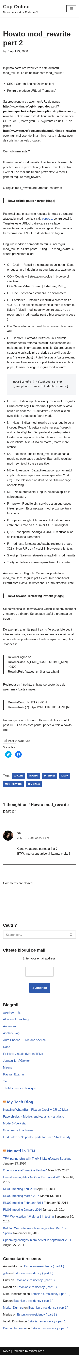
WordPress (36, 1351)
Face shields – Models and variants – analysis (33, 1116)
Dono (6, 1047)
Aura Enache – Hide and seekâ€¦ (25, 1040)
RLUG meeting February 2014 (23, 1202)
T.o (5, 1081)
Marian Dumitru (13, 1307)
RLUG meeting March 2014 (21, 1196)
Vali (19, 833)
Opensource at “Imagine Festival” (25, 1170)
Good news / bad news (18, 1130)
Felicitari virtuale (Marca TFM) (23, 1053)
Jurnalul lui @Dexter (16, 1060)
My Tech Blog (20, 1102)
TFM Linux (34, 784)
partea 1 (47, 218)
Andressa (9, 1026)
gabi (6, 1273)
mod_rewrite (13, 784)
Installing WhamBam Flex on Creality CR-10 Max (35, 1109)
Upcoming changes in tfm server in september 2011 (37, 1240)
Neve (6, 1351)
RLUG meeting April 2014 (20, 1189)
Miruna (7, 1067)
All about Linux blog (16, 1019)
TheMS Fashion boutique (19, 1088)
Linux (64, 775)
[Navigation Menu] (71, 8)
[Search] (71, 935)
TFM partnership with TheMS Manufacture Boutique (37, 1158)
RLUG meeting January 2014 (22, 1209)
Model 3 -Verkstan (15, 1123)
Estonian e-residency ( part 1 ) (44, 1266)
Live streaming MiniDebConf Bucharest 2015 (32, 1177)
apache (18, 775)
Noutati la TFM (21, 1151)
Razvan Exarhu (13, 1074)
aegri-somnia (11, 1012)
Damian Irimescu (14, 1328)
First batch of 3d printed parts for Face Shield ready (36, 1137)
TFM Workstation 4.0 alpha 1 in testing (28, 1216)
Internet (49, 775)
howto (33, 775)
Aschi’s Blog (11, 1033)
